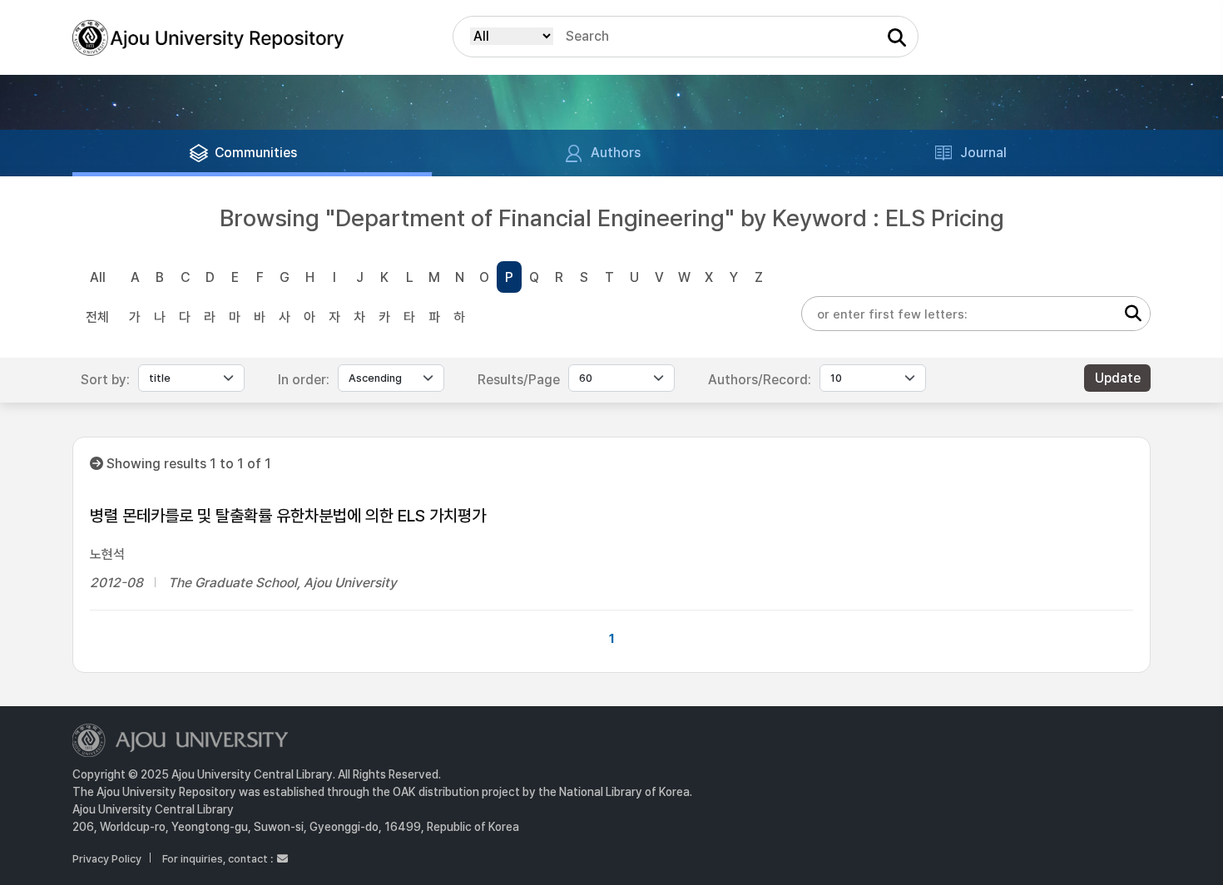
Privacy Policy (106, 859)
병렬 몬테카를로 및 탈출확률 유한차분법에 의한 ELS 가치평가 (288, 516)
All (98, 277)
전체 (97, 317)
